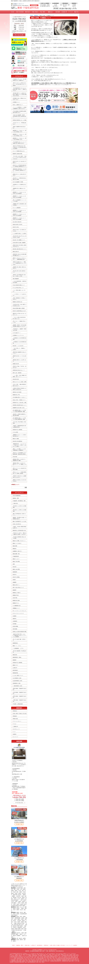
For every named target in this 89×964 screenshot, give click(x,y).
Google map (19, 824)
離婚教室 (36, 15)
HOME (31, 15)
